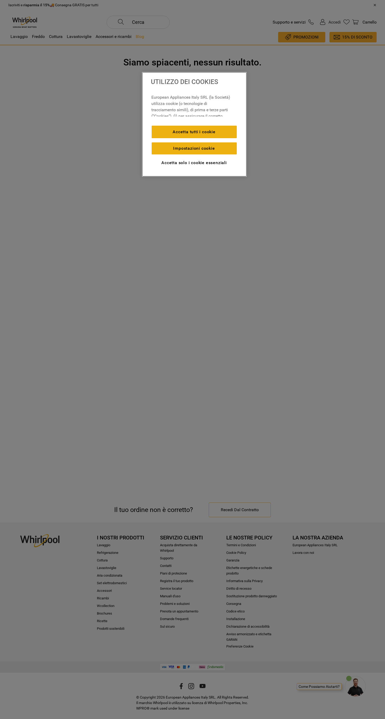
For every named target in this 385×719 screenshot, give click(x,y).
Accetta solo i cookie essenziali (194, 162)
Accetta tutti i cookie (194, 131)
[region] (194, 124)
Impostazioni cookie (194, 148)
